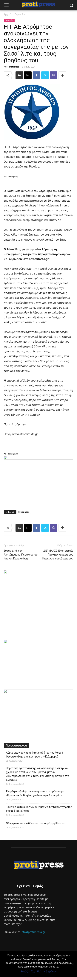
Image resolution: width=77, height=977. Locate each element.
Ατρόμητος (23, 511)
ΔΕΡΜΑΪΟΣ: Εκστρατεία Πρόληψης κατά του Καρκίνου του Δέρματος (57, 554)
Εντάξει (25, 971)
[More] (62, 75)
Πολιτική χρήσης (46, 971)
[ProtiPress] (38, 4)
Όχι (33, 971)
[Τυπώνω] (19, 75)
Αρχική (7, 14)
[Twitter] (45, 75)
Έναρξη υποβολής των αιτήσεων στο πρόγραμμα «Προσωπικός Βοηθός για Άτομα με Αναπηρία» (35, 793)
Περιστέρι (20, 14)
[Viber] (53, 75)
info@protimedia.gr (33, 932)
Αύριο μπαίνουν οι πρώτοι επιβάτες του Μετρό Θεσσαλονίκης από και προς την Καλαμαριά (34, 754)
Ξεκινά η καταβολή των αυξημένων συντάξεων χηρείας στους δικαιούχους (39, 808)
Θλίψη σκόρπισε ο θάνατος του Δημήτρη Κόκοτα (35, 823)
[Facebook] (36, 75)
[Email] (28, 75)
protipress (14, 66)
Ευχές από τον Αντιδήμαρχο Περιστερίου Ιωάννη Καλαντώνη (21, 554)
